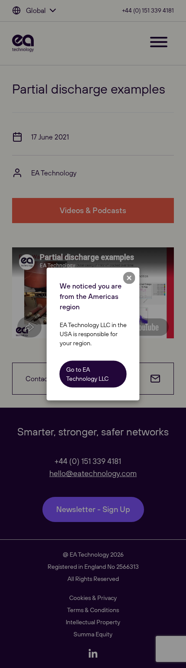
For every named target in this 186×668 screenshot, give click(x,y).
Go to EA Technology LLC (87, 374)
